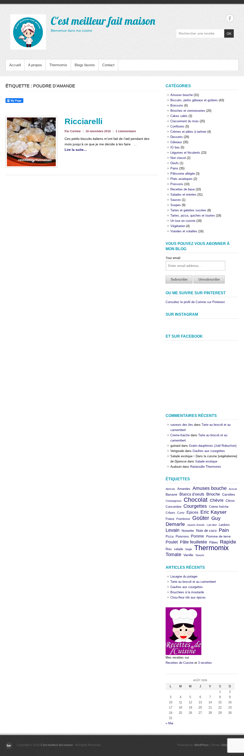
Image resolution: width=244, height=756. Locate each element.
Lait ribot (212, 524)
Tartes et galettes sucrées (188, 210)
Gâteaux (176, 142)
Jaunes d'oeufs (196, 524)
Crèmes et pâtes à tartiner (188, 131)
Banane (171, 494)
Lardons (224, 525)
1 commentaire (126, 131)
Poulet (172, 542)
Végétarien (177, 226)
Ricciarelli (83, 121)
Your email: (173, 258)
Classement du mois (184, 121)
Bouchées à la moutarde (187, 592)
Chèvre (217, 500)
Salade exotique (206, 461)
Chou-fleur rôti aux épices (188, 597)
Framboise (183, 519)
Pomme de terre (218, 536)
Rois (169, 549)
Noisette (188, 531)
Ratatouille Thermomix (205, 466)
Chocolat (196, 500)
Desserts (176, 137)
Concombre (173, 506)
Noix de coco (206, 530)
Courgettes (195, 506)
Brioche (213, 494)
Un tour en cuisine (182, 221)
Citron (230, 500)
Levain (172, 530)
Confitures (177, 126)
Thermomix (58, 65)
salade (178, 549)
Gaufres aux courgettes (209, 451)
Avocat (233, 488)
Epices (192, 512)
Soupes (175, 205)
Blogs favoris (85, 65)
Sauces (175, 200)
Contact (108, 65)
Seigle (188, 549)
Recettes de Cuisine (179, 663)
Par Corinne (73, 131)
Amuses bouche (181, 95)
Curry (180, 512)
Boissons (176, 105)
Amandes (183, 489)
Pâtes (213, 542)
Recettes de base (182, 189)
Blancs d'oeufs (191, 494)
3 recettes (205, 663)
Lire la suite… (76, 150)
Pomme (197, 536)
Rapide (228, 541)
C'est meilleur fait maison (103, 20)
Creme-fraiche (180, 435)
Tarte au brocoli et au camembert (193, 581)
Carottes (228, 494)
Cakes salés (179, 116)
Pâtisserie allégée (182, 173)
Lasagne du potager (184, 576)
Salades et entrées (183, 194)
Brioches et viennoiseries (187, 110)
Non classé (178, 158)
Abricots (170, 488)
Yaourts (199, 555)
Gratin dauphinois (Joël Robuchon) (212, 445)
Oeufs (174, 163)
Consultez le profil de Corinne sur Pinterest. (196, 302)
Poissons (176, 184)
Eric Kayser (213, 512)
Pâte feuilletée (193, 542)
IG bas (175, 147)
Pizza (169, 536)
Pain (224, 530)
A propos (35, 65)
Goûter (200, 518)
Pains (174, 168)
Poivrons (182, 536)
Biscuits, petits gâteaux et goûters (194, 100)
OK (229, 34)
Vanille (188, 555)
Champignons (174, 500)
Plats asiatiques (181, 179)
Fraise (170, 519)
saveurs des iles (181, 424)
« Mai (169, 723)
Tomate (173, 554)
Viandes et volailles (183, 231)
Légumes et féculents (185, 152)
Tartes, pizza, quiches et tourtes (192, 215)
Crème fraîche (219, 506)
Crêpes (170, 512)
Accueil (15, 65)
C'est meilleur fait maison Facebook (230, 18)
